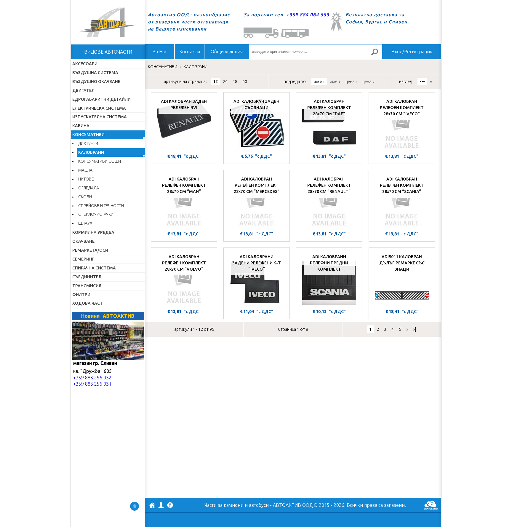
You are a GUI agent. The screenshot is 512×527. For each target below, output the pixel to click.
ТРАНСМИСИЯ (86, 285)
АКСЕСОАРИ (84, 63)
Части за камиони (224, 505)
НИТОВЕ (86, 179)
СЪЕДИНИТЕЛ (86, 276)
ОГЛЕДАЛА (88, 188)
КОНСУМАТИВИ (88, 134)
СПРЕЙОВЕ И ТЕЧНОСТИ (101, 205)
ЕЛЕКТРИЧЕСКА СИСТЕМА (99, 108)
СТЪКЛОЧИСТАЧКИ (95, 214)
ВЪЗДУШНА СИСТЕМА (95, 72)
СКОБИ (85, 196)
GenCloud (431, 505)
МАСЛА (85, 170)
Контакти (189, 51)
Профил (161, 505)
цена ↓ (368, 81)
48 (235, 81)
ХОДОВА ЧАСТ (87, 303)
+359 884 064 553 (307, 14)
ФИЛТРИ (81, 294)
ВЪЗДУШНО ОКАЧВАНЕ (96, 81)
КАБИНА (80, 125)
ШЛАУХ (85, 223)
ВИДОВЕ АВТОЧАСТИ (108, 52)
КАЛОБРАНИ (91, 152)
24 (225, 81)
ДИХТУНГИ (88, 143)
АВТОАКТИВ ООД (152, 506)
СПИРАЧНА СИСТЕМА (94, 268)
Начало (107, 22)
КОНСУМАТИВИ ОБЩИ (99, 161)
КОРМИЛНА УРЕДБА (93, 232)
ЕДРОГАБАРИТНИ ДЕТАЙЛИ (101, 99)
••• (422, 81)
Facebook (170, 505)
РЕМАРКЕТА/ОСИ (90, 250)
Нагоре (134, 506)
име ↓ (335, 81)
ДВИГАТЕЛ (83, 90)
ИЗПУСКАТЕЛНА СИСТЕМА (99, 116)
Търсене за (377, 54)
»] (414, 329)
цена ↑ (351, 81)
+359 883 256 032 (92, 377)
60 (244, 81)
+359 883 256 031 (92, 384)
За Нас (160, 51)
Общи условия (227, 51)
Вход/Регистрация (411, 51)
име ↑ (319, 81)
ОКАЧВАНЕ (83, 241)
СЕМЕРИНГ (83, 259)
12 (215, 81)
